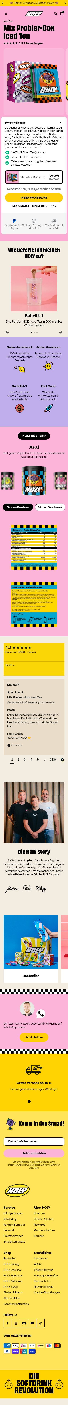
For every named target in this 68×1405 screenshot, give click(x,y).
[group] (34, 647)
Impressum (41, 1258)
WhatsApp (10, 1219)
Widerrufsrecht (43, 1270)
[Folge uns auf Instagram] (16, 1323)
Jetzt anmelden (34, 1153)
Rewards (39, 1225)
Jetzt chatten (34, 1037)
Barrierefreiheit (43, 1287)
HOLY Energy (11, 1264)
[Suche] (55, 13)
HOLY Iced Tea (12, 1270)
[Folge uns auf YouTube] (32, 1323)
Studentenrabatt (14, 1241)
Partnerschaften (44, 1230)
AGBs (37, 1264)
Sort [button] (9, 665)
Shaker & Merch (13, 1292)
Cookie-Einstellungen (47, 1292)
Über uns (39, 1213)
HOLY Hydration (13, 1275)
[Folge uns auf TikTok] (40, 1323)
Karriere (39, 1236)
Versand (9, 1230)
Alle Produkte (12, 1298)
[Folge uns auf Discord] (24, 1323)
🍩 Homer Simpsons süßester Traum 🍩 (34, 3)
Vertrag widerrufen (46, 1275)
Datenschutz (42, 1281)
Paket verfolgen (13, 1236)
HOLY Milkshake (13, 1281)
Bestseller (10, 1258)
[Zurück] (7, 332)
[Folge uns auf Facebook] (8, 1323)
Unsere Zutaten (43, 1219)
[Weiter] (61, 332)
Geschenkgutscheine (16, 1304)
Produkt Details (15, 122)
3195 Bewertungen (31, 43)
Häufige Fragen (13, 1213)
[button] (11, 43)
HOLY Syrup (11, 1287)
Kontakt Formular (14, 1225)
